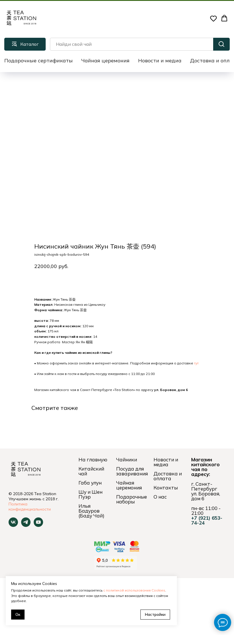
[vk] (13, 525)
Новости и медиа (159, 60)
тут (196, 363)
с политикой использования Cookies (134, 590)
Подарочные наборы (131, 499)
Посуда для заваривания (132, 471)
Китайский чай (91, 471)
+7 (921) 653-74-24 (206, 520)
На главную (92, 459)
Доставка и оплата (168, 476)
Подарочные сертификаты (38, 60)
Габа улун (90, 482)
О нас (160, 496)
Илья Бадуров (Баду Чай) (91, 510)
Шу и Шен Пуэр (90, 494)
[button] (213, 18)
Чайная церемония (105, 60)
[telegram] (26, 525)
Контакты (166, 487)
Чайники (126, 459)
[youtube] (38, 525)
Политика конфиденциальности (30, 506)
